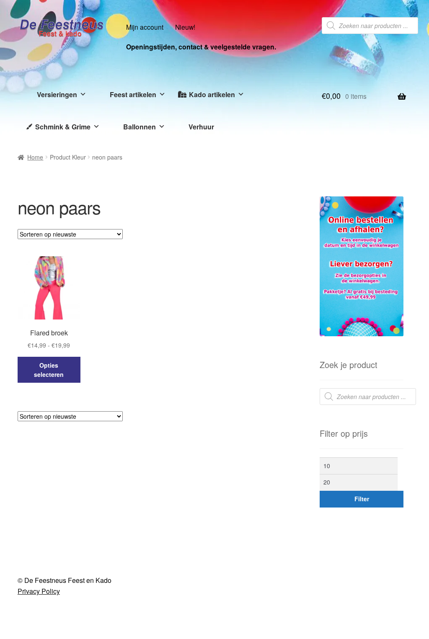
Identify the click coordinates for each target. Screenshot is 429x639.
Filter (361, 499)
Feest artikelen (133, 94)
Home (35, 157)
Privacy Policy (39, 591)
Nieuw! (185, 26)
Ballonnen (139, 126)
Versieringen (57, 94)
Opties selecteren (49, 370)
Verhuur (201, 126)
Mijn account (144, 26)
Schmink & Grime (62, 126)
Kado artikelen (212, 94)
